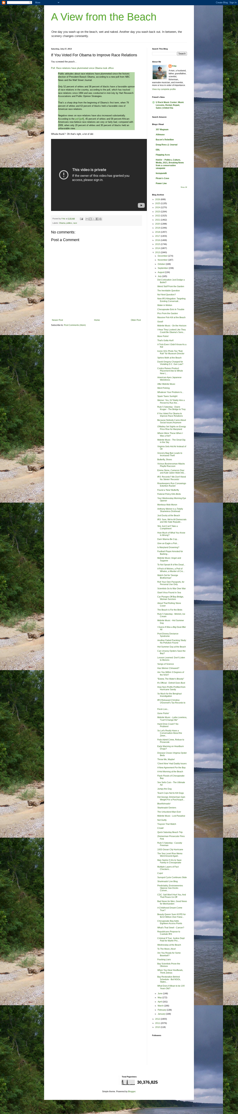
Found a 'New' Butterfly (168, 490)
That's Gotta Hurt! (165, 340)
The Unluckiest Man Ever (169, 812)
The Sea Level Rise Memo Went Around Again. (169, 854)
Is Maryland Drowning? (168, 547)
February (162, 1010)
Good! (160, 321)
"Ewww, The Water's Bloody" (170, 679)
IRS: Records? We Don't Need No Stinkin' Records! (171, 478)
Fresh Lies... (163, 709)
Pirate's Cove (162, 178)
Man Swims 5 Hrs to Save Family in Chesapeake (169, 861)
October (162, 264)
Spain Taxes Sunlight (167, 396)
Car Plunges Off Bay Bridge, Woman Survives (170, 598)
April (160, 1002)
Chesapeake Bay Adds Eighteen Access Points (169, 922)
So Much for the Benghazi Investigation (169, 694)
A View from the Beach (103, 17)
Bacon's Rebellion (165, 139)
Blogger (131, 1091)
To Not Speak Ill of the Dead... (171, 564)
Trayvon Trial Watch (166, 824)
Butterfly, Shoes (164, 459)
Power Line (161, 183)
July (160, 276)
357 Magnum (162, 129)
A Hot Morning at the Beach (170, 771)
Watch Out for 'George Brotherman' (167, 576)
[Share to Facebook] (97, 219)
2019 (158, 228)
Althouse (160, 134)
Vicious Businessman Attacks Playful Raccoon (171, 465)
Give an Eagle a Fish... (168, 543)
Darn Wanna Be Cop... (168, 539)
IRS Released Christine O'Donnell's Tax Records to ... (171, 702)
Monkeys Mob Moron (167, 504)
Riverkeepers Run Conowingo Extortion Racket (171, 484)
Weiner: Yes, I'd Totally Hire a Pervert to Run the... (171, 401)
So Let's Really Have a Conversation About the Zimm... (169, 733)
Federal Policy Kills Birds (169, 494)
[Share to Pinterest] (100, 219)
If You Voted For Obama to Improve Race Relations (170, 414)
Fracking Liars (164, 959)
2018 (158, 232)
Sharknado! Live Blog (167, 881)
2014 (158, 248)
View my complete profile (164, 89)
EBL (158, 150)
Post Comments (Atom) (75, 325)
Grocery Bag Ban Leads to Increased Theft (169, 454)
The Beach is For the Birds (169, 610)
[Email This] (87, 219)
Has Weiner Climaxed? (168, 668)
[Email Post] (81, 219)
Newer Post (57, 320)
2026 (158, 199)
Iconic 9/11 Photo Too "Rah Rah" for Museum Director (170, 352)
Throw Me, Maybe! (166, 759)
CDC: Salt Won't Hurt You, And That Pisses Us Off (171, 895)
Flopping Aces (163, 155)
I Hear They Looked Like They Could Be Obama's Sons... (171, 330)
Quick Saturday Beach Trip (170, 832)
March (161, 1006)
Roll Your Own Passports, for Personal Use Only (170, 583)
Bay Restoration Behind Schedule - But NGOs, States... (169, 979)
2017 (158, 236)
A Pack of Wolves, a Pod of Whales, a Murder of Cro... (171, 569)
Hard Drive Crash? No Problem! (167, 725)
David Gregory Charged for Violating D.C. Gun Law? (170, 363)
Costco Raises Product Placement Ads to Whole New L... (170, 371)
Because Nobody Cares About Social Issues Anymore (171, 421)
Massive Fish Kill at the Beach (171, 317)
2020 (158, 224)
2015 (158, 244)
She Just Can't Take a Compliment (167, 527)
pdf (81, 119)
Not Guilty (162, 820)
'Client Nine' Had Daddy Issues (172, 763)
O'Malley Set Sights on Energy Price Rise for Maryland (171, 427)
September (163, 268)
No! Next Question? (166, 294)
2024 (158, 207)
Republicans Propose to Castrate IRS (168, 932)
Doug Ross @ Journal (166, 144)
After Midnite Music (166, 384)
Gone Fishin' (163, 713)
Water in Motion (164, 305)
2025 (158, 203)
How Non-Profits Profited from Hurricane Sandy (171, 688)
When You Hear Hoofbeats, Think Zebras (170, 971)
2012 (158, 1019)
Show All (184, 187)
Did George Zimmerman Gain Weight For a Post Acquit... (171, 798)
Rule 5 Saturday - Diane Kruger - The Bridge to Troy (171, 408)
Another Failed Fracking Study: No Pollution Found (171, 641)
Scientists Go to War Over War (171, 588)
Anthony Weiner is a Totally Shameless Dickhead (170, 510)
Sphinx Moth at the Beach (169, 358)
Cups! (160, 873)
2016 (158, 240)
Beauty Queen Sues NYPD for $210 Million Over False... (171, 915)
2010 (158, 1027)
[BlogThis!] (90, 219)
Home (97, 320)
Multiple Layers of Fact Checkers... (168, 868)
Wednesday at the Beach (169, 945)
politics (69, 223)
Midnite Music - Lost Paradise (171, 816)
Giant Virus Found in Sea (169, 592)
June (160, 993)
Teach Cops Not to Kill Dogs (170, 793)
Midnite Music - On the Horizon (171, 325)
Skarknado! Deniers (166, 807)
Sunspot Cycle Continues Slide (172, 877)
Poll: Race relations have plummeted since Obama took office (82, 68)
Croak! (160, 828)
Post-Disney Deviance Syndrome (167, 634)
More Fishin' (163, 336)
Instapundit (161, 173)
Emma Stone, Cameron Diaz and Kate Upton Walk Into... (171, 471)
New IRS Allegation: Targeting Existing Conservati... (171, 299)
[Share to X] (93, 219)
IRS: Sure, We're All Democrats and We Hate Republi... (171, 520)
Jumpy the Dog (164, 789)
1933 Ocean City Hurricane (170, 849)
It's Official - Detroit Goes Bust (171, 683)
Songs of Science (165, 664)
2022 (158, 215)
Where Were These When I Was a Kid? (170, 434)
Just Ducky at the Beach (168, 515)
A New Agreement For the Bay (171, 767)
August (161, 272)
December (163, 256)
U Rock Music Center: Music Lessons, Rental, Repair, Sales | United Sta (170, 105)
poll (77, 119)
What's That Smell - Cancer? (170, 927)
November (163, 260)
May (160, 997)
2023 (158, 211)
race (75, 223)
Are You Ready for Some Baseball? (169, 954)
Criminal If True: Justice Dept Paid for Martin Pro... (171, 939)
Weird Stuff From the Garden (170, 286)
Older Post (136, 320)
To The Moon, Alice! (166, 949)
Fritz (174, 66)
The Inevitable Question (168, 290)
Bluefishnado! (163, 803)
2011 (158, 1023)
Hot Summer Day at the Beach (171, 647)
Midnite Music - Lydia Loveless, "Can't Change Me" (172, 718)
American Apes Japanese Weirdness (169, 378)
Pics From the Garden (167, 313)
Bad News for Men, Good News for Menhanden (172, 902)
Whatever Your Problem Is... (170, 392)
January (162, 1014)
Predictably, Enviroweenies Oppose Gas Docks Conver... (170, 888)
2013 (158, 252)
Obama (62, 223)
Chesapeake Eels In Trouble (170, 309)
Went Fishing (163, 388)
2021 (158, 220)
